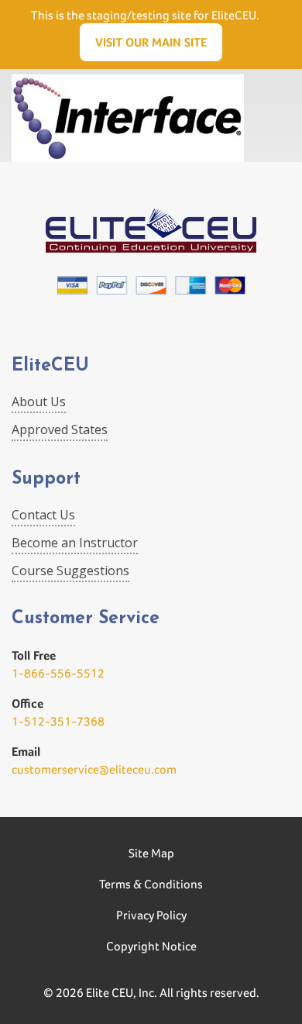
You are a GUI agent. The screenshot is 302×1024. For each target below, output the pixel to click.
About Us (39, 401)
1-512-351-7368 (58, 721)
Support (46, 479)
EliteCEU (50, 366)
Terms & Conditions (151, 884)
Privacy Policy (151, 915)
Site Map (151, 853)
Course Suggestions (70, 570)
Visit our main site (151, 42)
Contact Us (43, 514)
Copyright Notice (151, 946)
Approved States (60, 429)
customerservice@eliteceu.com (94, 769)
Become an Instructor (75, 542)
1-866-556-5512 (58, 673)
